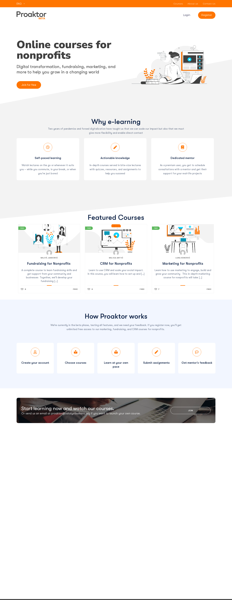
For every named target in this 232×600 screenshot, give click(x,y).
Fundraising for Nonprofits (49, 264)
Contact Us (209, 3)
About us (192, 3)
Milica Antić (116, 258)
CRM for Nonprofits (116, 264)
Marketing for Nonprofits (182, 264)
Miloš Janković (49, 258)
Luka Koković (182, 258)
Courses (178, 3)
